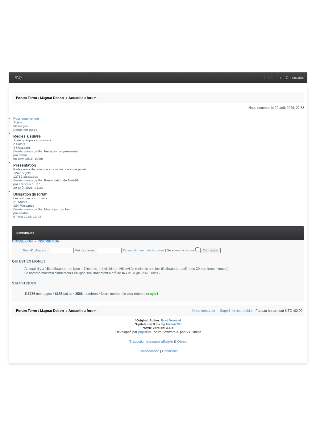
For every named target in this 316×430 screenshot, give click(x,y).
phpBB (143, 332)
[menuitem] (17, 78)
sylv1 (154, 294)
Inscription (49, 241)
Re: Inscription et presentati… (59, 151)
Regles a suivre (27, 136)
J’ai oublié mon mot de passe (143, 250)
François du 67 (29, 184)
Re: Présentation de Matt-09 (58, 180)
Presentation (24, 165)
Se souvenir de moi (181, 250)
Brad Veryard (171, 320)
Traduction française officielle (151, 341)
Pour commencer (26, 118)
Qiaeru (182, 341)
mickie (23, 155)
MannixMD (173, 324)
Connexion (22, 241)
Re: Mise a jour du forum (55, 209)
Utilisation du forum (30, 194)
